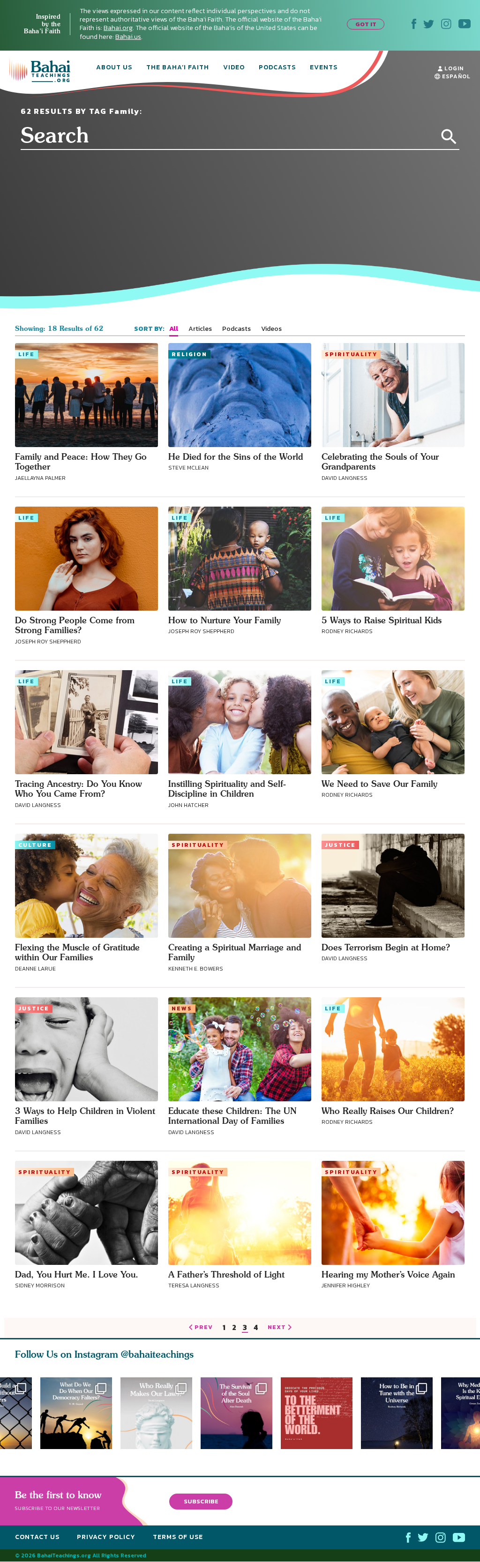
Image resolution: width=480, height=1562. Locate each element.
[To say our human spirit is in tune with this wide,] (401, 1413)
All (173, 329)
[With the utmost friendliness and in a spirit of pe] (321, 1413)
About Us (114, 68)
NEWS (182, 1008)
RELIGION (189, 354)
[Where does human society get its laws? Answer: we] (156, 1413)
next (277, 1327)
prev (204, 1327)
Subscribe (201, 1501)
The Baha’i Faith (177, 68)
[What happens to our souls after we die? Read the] (241, 1413)
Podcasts (277, 68)
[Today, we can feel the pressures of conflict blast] (76, 1413)
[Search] (449, 137)
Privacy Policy (106, 1537)
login (453, 68)
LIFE (26, 354)
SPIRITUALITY (351, 354)
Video (234, 68)
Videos (271, 329)
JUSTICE (340, 845)
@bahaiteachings (157, 1354)
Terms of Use (178, 1537)
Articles (200, 329)
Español (455, 76)
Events (324, 68)
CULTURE (35, 845)
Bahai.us (128, 37)
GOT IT (365, 24)
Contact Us (37, 1537)
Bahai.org (118, 28)
